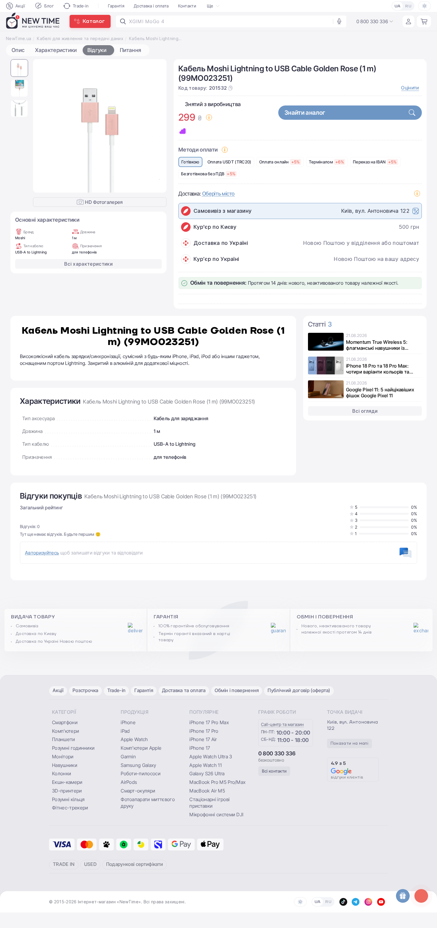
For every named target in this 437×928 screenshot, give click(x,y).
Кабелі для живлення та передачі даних (80, 38)
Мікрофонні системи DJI (216, 814)
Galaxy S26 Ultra (206, 773)
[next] (157, 126)
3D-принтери (67, 791)
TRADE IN (64, 864)
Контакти (187, 5)
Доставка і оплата (151, 5)
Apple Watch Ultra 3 (210, 757)
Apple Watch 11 (205, 765)
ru (408, 6)
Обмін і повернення (237, 690)
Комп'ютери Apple (141, 748)
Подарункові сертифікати (134, 864)
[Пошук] (123, 21)
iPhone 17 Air (203, 739)
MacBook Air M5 (207, 791)
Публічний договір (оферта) (299, 690)
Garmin (128, 757)
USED (90, 864)
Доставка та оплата (184, 690)
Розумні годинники (73, 748)
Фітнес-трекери (70, 808)
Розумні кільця (68, 799)
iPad (125, 731)
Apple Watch (134, 739)
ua (397, 6)
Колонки (61, 773)
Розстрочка (85, 690)
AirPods (129, 782)
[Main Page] (33, 21)
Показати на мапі (349, 743)
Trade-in (81, 5)
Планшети (63, 739)
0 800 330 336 (277, 753)
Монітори (63, 757)
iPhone (128, 722)
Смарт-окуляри (138, 791)
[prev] (42, 126)
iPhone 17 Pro (203, 731)
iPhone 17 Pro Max (209, 722)
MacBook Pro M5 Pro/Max (217, 782)
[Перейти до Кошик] (423, 21)
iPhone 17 (199, 748)
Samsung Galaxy (138, 765)
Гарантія (116, 5)
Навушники (64, 765)
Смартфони (65, 722)
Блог (49, 5)
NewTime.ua (18, 38)
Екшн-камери (67, 782)
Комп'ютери (65, 731)
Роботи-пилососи (141, 773)
